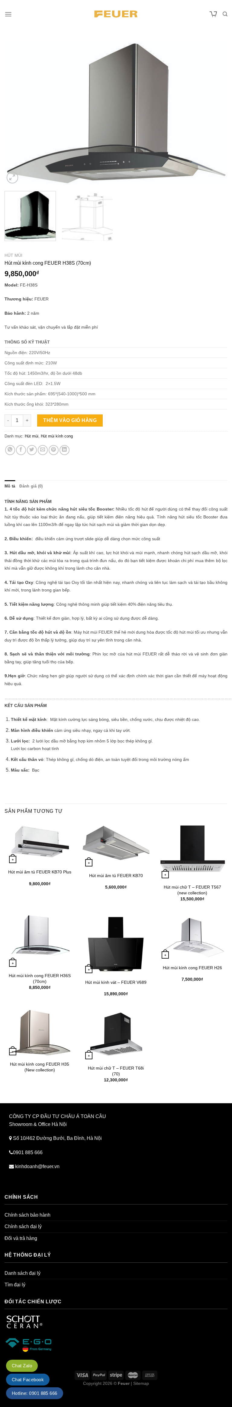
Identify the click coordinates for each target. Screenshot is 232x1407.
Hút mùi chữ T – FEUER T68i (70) (116, 1071)
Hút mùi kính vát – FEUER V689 (116, 982)
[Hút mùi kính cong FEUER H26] (192, 937)
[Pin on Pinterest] (54, 450)
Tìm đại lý (15, 1284)
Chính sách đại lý (23, 1226)
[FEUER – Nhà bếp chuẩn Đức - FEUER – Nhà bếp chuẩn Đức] (116, 14)
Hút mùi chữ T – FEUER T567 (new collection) (192, 890)
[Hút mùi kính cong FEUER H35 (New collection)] (40, 1033)
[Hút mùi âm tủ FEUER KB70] (116, 845)
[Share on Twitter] (32, 450)
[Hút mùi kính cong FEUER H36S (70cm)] (40, 941)
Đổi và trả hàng (21, 1238)
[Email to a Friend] (43, 450)
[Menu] (8, 14)
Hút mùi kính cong (57, 436)
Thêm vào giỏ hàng (70, 420)
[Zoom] (12, 177)
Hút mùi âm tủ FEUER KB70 (116, 875)
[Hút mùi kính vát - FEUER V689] (116, 944)
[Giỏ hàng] (213, 14)
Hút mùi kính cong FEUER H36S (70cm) (40, 978)
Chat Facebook (28, 1379)
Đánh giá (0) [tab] (31, 486)
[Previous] (16, 112)
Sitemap (141, 1383)
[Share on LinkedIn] (64, 450)
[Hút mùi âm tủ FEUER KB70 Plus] (40, 843)
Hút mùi (13, 255)
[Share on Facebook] (21, 450)
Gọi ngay (9, 1402)
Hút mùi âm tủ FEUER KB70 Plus (39, 871)
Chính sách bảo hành (27, 1215)
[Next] (215, 112)
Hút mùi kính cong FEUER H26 (192, 967)
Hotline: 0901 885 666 (34, 1393)
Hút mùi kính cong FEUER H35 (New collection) (39, 1067)
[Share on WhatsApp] (10, 450)
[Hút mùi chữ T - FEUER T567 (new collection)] (192, 851)
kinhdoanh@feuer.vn (37, 1166)
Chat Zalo (22, 1365)
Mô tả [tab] (10, 486)
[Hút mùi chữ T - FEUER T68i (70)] (116, 1035)
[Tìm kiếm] (225, 14)
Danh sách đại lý (22, 1273)
